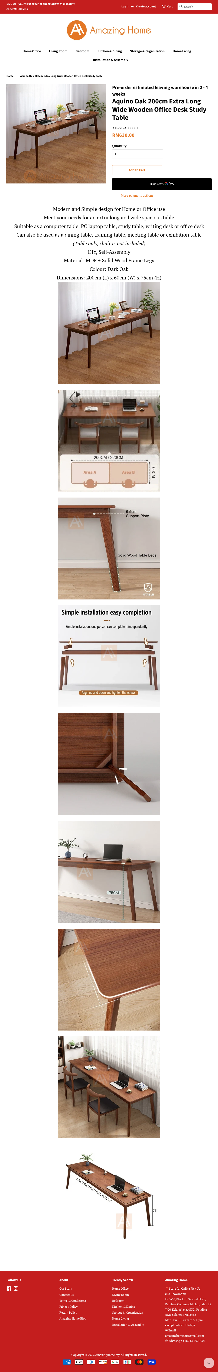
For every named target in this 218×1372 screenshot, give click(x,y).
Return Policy (68, 1312)
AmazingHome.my (107, 1355)
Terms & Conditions (72, 1301)
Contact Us (66, 1295)
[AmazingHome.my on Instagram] (15, 1289)
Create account (146, 6)
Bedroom (82, 51)
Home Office (32, 51)
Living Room (58, 51)
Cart (170, 6)
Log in (125, 6)
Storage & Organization (147, 51)
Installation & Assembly (110, 60)
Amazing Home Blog (72, 1318)
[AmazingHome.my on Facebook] (8, 1289)
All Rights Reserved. (134, 1355)
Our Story (65, 1288)
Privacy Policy (68, 1306)
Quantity (119, 145)
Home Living (182, 51)
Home (10, 76)
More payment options (137, 195)
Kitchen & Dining (110, 51)
